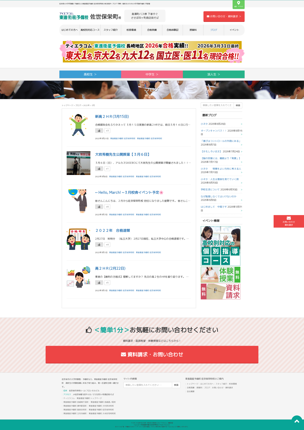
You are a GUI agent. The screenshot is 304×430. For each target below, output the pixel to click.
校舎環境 (131, 30)
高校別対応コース (90, 30)
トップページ (67, 105)
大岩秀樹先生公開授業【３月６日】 (123, 154)
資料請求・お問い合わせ (154, 354)
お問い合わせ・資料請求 (222, 387)
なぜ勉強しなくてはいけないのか (218, 196)
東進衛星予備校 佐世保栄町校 (149, 138)
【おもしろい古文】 (211, 151)
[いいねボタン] (99, 130)
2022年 (86, 105)
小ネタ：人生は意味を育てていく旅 (220, 179)
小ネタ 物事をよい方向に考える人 (221, 168)
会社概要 (190, 391)
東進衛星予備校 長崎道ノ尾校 (103, 402)
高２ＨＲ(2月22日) (110, 268)
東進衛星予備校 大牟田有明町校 (102, 413)
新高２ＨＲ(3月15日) (112, 116)
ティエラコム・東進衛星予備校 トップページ (82, 398)
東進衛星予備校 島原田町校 (75, 409)
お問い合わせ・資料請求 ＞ (225, 16)
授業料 (193, 30)
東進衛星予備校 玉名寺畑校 (75, 413)
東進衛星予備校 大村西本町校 (101, 405)
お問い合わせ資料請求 (289, 223)
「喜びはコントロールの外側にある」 (221, 141)
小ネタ (204, 124)
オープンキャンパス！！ (214, 130)
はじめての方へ (69, 30)
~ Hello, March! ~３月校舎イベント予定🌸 (129, 192)
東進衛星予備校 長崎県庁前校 (76, 402)
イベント (234, 30)
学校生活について (210, 189)
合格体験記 (172, 30)
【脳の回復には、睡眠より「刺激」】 (221, 158)
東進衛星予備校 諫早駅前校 (75, 405)
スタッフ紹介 (111, 30)
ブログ (213, 30)
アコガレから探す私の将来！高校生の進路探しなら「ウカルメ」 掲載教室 (152, 423)
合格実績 (152, 30)
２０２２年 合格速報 (112, 230)
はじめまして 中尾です (214, 206)
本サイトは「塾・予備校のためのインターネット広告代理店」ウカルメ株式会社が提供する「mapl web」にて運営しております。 (152, 427)
